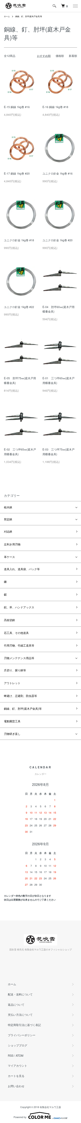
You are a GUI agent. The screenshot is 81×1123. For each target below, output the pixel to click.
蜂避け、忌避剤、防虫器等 (20, 696)
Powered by (20, 1117)
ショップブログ (17, 1045)
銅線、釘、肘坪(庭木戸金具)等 (28, 16)
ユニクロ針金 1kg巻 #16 (57, 173)
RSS (10, 1055)
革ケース (9, 557)
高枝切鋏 (9, 620)
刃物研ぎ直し (12, 734)
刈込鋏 (8, 531)
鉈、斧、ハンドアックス (19, 607)
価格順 (60, 56)
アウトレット (12, 683)
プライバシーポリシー (21, 1035)
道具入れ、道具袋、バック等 (22, 569)
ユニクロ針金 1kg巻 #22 (19, 307)
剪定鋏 (8, 519)
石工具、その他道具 (16, 633)
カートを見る (16, 1076)
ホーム (7, 16)
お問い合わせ (16, 1086)
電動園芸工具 (12, 721)
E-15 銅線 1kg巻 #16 (17, 107)
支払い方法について (20, 1015)
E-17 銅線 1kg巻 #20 (17, 173)
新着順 (73, 56)
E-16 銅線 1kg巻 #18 (55, 107)
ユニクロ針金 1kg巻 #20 (57, 240)
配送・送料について (20, 994)
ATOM (19, 1055)
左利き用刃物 (12, 544)
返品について (16, 1004)
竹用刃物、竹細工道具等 (19, 645)
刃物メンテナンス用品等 (19, 658)
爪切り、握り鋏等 (15, 670)
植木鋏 (8, 507)
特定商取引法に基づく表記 (24, 1025)
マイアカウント (17, 1065)
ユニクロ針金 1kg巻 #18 (19, 240)
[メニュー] (75, 6)
